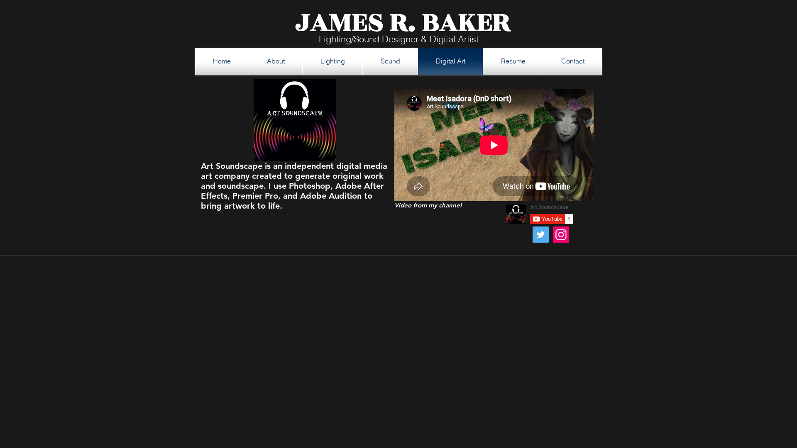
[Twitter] (541, 234)
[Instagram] (561, 234)
